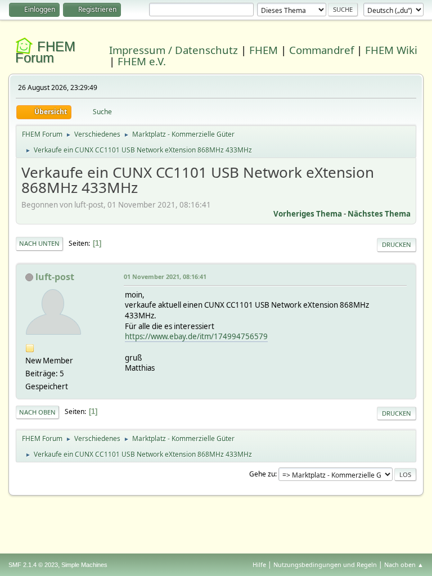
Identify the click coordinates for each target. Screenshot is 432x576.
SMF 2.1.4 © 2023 (33, 564)
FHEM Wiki (391, 50)
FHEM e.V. (142, 61)
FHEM (263, 50)
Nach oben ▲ (404, 564)
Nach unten (39, 243)
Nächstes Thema (379, 214)
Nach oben (37, 412)
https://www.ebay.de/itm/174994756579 (196, 336)
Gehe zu (262, 474)
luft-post (54, 277)
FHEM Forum (45, 52)
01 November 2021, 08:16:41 (165, 276)
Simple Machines (84, 564)
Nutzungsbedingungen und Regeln (325, 564)
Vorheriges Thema (307, 214)
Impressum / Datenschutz (173, 50)
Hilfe (259, 564)
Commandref (321, 50)
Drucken (396, 244)
